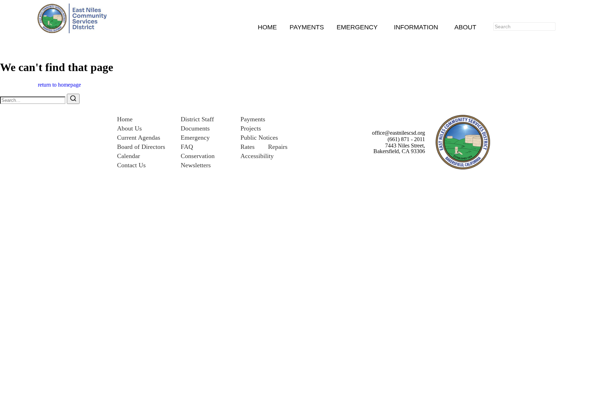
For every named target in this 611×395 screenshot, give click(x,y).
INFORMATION (416, 27)
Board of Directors (141, 146)
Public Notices (259, 137)
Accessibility (257, 155)
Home (125, 119)
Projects (250, 128)
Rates (247, 146)
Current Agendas (138, 137)
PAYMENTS (307, 27)
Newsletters (196, 165)
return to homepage (59, 85)
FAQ (187, 146)
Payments (252, 119)
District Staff (197, 119)
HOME (267, 27)
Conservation (198, 155)
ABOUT (465, 27)
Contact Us (131, 165)
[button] (359, 27)
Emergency (195, 137)
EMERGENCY (357, 27)
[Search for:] (33, 100)
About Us (129, 128)
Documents (195, 128)
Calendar (128, 155)
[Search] (564, 26)
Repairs (277, 146)
